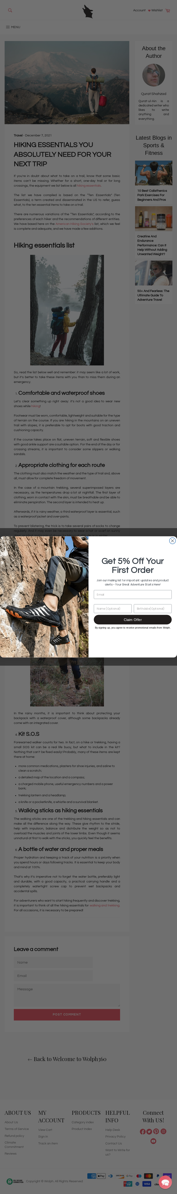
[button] (165, 1182)
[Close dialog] (172, 541)
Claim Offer (133, 620)
